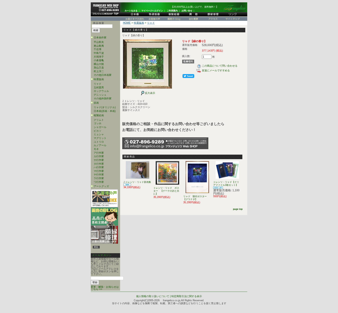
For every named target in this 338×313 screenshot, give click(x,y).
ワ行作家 (99, 182)
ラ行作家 (99, 178)
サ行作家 (99, 160)
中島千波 (99, 53)
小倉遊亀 (99, 60)
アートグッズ (101, 186)
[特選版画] (154, 16)
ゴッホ (97, 123)
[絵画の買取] (193, 16)
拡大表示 (150, 93)
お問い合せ (187, 10)
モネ (96, 149)
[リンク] (232, 16)
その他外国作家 (102, 98)
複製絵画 (99, 115)
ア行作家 (99, 152)
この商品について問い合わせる (219, 65)
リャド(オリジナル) (105, 107)
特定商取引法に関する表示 (186, 296)
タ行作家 (99, 163)
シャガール (100, 127)
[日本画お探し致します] (135, 16)
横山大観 (99, 64)
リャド (97, 83)
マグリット (100, 138)
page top (238, 209)
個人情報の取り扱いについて (152, 296)
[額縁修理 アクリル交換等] (213, 16)
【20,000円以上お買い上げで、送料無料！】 (194, 7)
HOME (127, 22)
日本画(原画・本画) (105, 111)
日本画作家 (100, 37)
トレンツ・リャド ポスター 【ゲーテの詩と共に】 (166, 191)
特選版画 (99, 79)
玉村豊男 (99, 87)
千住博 (97, 49)
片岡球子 (99, 56)
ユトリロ (99, 141)
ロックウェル (101, 91)
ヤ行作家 (99, 174)
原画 (96, 102)
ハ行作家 (99, 167)
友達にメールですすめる (216, 70)
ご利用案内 (172, 10)
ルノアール (100, 145)
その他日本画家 (102, 74)
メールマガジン (102, 255)
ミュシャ (99, 134)
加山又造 (99, 67)
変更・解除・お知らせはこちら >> (105, 288)
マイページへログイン (152, 10)
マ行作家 (99, 171)
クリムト (99, 119)
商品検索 (98, 23)
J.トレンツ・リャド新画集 (137, 182)
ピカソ (97, 130)
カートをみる (131, 10)
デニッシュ (100, 94)
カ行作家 (99, 156)
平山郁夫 (99, 42)
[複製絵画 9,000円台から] (174, 16)
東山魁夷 (99, 45)
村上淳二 (99, 71)
